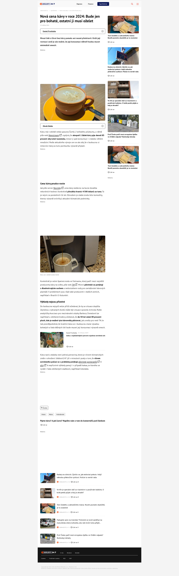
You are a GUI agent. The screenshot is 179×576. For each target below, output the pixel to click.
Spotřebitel (103, 4)
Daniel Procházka (49, 31)
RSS (64, 558)
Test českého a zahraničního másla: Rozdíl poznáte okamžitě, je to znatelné (81, 506)
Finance (90, 4)
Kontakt (77, 553)
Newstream (54, 135)
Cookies (43, 558)
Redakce (69, 553)
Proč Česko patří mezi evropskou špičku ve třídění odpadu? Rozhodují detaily (80, 536)
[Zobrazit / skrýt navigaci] (137, 4)
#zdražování (60, 414)
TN (73, 284)
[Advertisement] (72, 65)
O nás (61, 553)
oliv (42, 365)
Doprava (79, 4)
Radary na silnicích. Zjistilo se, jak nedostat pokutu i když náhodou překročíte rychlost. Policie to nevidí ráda (79, 476)
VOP (70, 558)
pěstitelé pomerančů (87, 361)
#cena (43, 414)
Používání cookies (54, 558)
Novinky (57, 188)
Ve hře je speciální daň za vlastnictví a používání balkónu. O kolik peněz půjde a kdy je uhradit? (80, 491)
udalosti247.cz (44, 10)
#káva (51, 414)
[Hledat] (132, 4)
